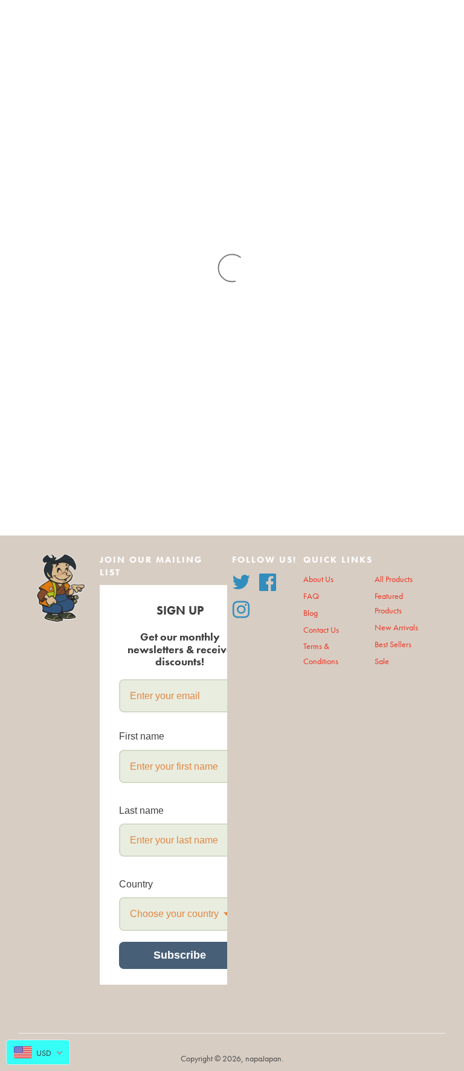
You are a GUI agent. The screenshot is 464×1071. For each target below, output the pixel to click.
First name (141, 736)
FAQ (311, 596)
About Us (318, 579)
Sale (382, 661)
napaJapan (263, 1058)
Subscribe (179, 955)
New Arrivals (396, 627)
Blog (310, 613)
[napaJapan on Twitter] (241, 580)
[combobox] (179, 913)
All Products (394, 579)
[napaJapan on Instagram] (241, 608)
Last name (141, 810)
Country (136, 884)
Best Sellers (393, 644)
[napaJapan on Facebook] (268, 580)
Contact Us (321, 630)
